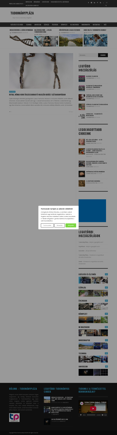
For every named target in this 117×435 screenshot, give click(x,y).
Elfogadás (71, 225)
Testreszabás (47, 225)
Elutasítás (60, 225)
